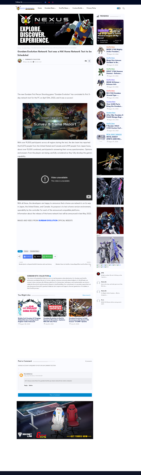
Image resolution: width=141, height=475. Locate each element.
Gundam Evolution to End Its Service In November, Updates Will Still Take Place (54, 320)
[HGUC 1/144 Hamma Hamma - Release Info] (101, 71)
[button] (119, 8)
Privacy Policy (91, 8)
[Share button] (55, 257)
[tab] (39, 8)
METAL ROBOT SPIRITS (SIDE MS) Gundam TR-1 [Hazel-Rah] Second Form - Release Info (114, 138)
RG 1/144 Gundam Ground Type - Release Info (113, 94)
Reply (25, 385)
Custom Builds (77, 8)
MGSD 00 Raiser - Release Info (113, 83)
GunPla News (63, 8)
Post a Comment (55, 395)
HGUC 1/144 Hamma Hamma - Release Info (114, 73)
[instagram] (52, 2)
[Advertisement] (55, 79)
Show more (86, 295)
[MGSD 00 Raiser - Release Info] (101, 82)
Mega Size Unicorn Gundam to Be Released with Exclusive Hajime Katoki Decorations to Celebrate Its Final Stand (114, 62)
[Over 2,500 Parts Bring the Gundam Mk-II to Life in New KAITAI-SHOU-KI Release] (101, 104)
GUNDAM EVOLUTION (48, 221)
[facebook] (45, 2)
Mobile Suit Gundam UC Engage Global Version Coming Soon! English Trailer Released (29, 320)
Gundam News (50, 8)
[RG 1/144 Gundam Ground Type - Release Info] (101, 93)
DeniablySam (28, 374)
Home (40, 8)
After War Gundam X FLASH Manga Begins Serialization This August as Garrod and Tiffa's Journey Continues (114, 116)
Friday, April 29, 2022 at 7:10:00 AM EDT (33, 375)
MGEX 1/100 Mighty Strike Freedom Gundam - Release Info (114, 51)
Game (26, 251)
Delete (31, 385)
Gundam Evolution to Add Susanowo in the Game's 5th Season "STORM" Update (79, 320)
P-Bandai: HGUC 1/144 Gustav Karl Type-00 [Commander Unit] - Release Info (114, 127)
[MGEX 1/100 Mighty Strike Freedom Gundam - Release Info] (101, 50)
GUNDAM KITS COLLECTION (38, 276)
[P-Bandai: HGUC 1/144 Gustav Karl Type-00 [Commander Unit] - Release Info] (101, 126)
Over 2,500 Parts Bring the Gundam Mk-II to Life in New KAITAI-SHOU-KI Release (114, 105)
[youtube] (49, 2)
